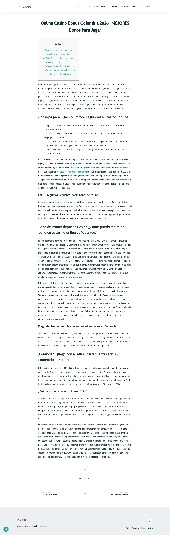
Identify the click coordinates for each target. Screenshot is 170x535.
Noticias (124, 6)
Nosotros (87, 6)
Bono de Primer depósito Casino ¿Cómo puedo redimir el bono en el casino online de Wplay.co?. (60, 70)
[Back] (85, 493)
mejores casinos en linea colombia (72, 172)
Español (147, 6)
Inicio (79, 6)
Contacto (134, 6)
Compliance (114, 6)
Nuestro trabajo (100, 6)
